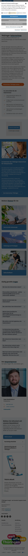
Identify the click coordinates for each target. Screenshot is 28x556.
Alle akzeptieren (14, 16)
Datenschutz (24, 29)
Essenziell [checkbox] (5, 13)
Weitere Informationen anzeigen (13, 26)
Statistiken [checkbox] (13, 13)
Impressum (17, 29)
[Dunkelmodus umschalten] (25, 3)
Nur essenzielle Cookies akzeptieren (14, 23)
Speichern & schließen (14, 20)
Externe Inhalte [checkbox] (22, 13)
